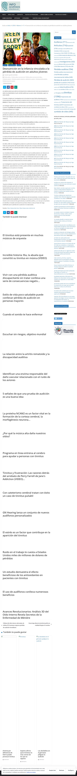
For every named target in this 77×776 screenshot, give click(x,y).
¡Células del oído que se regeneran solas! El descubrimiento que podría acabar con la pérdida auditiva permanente (64, 252)
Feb (60, 122)
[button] (67, 15)
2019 (55, 150)
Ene (58, 122)
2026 (55, 122)
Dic (61, 127)
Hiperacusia (57, 59)
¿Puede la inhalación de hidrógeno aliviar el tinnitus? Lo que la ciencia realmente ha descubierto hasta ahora (64, 234)
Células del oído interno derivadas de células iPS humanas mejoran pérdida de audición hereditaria (13, 625)
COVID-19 (68, 53)
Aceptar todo (52, 770)
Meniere (62, 64)
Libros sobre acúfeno (46, 14)
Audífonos (68, 48)
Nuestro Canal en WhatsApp (41, 18)
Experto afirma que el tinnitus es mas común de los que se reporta (26, 755)
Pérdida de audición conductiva (18, 79)
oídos (70, 66)
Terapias (60, 93)
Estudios (5, 65)
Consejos (66, 51)
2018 (55, 154)
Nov (59, 127)
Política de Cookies (60, 14)
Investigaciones (12, 65)
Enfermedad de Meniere (67, 55)
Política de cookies (31, 772)
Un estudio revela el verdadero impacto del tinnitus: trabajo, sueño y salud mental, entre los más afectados (64, 213)
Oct (57, 127)
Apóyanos (17, 18)
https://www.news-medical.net (27, 208)
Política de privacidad (31, 14)
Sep (55, 127)
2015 (55, 166)
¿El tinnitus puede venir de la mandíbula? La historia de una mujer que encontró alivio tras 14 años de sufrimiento (64, 285)
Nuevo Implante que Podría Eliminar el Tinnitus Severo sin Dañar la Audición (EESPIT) (64, 266)
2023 (55, 134)
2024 (55, 130)
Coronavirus (58, 53)
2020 (55, 146)
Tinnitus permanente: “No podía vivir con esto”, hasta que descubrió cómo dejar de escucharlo (64, 178)
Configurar (71, 770)
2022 (55, 138)
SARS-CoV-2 (57, 89)
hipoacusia (65, 59)
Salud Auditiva (66, 87)
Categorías (25, 18)
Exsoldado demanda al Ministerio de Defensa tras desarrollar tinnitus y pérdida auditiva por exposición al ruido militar (65, 278)
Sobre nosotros (7, 18)
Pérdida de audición (7, 79)
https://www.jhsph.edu (13, 208)
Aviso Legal (11, 14)
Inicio (4, 14)
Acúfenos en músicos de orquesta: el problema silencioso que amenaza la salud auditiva (65, 184)
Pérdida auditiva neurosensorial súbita (34, 77)
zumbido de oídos (63, 111)
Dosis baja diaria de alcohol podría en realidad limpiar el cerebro (39, 624)
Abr (64, 122)
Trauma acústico (64, 109)
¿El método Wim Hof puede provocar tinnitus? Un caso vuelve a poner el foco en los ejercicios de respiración (65, 202)
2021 (55, 142)
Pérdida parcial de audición (41, 79)
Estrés (68, 57)
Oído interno (62, 66)
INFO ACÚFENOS (14, 75)
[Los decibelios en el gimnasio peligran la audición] (44, 637)
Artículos (60, 45)
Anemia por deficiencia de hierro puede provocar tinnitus (9, 754)
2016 (55, 162)
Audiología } (61, 48)
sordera (64, 89)
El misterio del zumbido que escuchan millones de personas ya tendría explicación (63, 292)
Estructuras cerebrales (59, 57)
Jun (69, 122)
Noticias (19, 65)
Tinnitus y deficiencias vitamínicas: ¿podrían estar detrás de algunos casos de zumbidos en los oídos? (64, 197)
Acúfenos (60, 42)
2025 (55, 126)
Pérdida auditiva (7, 77)
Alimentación (71, 42)
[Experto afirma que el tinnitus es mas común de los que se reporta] (26, 637)
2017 (55, 158)
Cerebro (58, 51)
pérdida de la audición (30, 79)
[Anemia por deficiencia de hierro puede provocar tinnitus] (9, 637)
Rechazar (61, 770)
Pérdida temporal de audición (9, 81)
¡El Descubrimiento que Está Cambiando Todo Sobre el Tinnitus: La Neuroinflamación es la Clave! (64, 272)
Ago (73, 122)
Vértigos (72, 109)
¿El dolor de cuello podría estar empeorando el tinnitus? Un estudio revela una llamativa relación (65, 239)
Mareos (56, 64)
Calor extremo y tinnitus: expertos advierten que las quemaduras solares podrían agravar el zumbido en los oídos (64, 259)
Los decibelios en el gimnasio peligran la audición (44, 754)
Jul (70, 122)
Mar (62, 122)
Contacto (20, 14)
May (67, 122)
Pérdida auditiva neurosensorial (18, 77)
